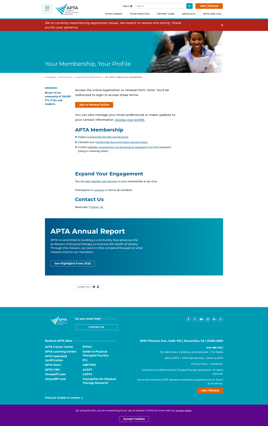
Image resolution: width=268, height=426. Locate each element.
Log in (126, 6)
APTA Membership (193, 358)
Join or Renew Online (94, 104)
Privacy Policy (199, 364)
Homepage (50, 77)
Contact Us (96, 327)
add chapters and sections (101, 181)
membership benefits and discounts (107, 137)
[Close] (222, 25)
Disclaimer (217, 364)
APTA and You (212, 13)
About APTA (172, 358)
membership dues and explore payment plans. (121, 142)
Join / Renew (209, 6)
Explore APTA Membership (89, 77)
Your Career (113, 13)
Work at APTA (215, 358)
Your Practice (140, 13)
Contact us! (96, 207)
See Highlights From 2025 (73, 263)
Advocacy (189, 13)
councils (99, 190)
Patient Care (165, 13)
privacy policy (184, 410)
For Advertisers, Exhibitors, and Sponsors (184, 352)
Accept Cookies (134, 419)
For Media (217, 352)
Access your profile (129, 119)
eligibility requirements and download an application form (120, 147)
